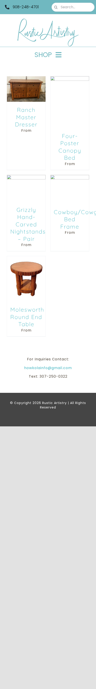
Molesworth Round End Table (27, 316)
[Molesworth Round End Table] (26, 258)
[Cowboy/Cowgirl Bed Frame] (69, 177)
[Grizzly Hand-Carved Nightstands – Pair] (26, 177)
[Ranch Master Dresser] (26, 78)
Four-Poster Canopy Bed (69, 146)
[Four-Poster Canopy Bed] (69, 78)
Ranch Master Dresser (26, 117)
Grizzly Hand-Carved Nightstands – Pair (28, 224)
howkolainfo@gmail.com (48, 367)
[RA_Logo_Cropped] (48, 20)
